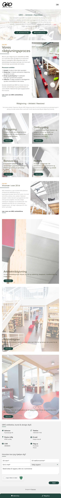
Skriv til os (16, 496)
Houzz (35, 448)
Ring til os (47, 496)
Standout (33, 489)
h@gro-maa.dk (37, 439)
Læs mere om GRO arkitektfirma (12, 95)
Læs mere (8, 141)
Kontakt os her (40, 33)
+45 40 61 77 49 (23, 33)
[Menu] (57, 4)
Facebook (35, 446)
